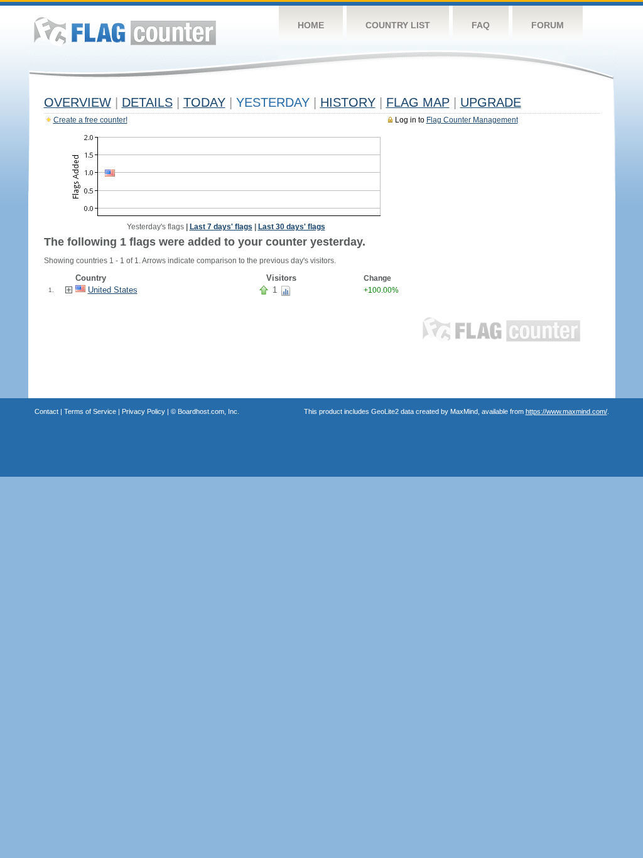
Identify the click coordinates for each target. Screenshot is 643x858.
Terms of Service (90, 411)
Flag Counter (125, 31)
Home (311, 25)
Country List (397, 25)
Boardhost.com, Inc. (208, 411)
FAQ (481, 25)
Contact (46, 411)
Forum (547, 25)
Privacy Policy (143, 411)
